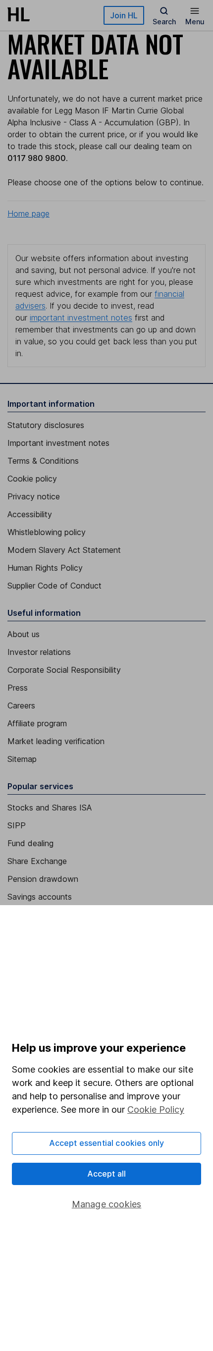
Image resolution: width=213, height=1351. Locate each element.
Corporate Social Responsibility (64, 670)
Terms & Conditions (43, 461)
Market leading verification (56, 741)
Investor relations (39, 652)
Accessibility (29, 514)
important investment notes (81, 318)
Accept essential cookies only (106, 1143)
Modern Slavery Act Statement (64, 550)
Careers (21, 705)
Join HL (124, 15)
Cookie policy (32, 479)
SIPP (16, 825)
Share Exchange (37, 861)
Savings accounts (39, 897)
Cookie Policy (155, 1109)
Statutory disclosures (45, 425)
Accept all (106, 1174)
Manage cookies (107, 1204)
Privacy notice (33, 496)
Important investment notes (58, 443)
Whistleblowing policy (46, 532)
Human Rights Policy (45, 568)
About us (23, 634)
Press (17, 688)
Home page (28, 213)
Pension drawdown (42, 879)
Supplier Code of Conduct (54, 586)
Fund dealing (30, 843)
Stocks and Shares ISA (49, 807)
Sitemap (22, 759)
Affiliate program (37, 723)
